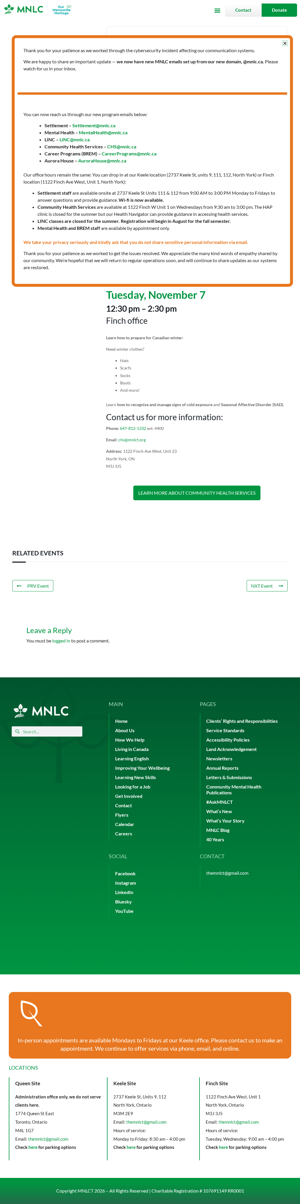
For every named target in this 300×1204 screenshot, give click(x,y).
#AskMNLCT (219, 802)
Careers (123, 833)
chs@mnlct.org (132, 439)
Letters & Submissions (229, 777)
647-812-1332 (133, 428)
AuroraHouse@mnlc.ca (102, 160)
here (33, 1147)
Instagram (125, 883)
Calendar (124, 824)
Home (121, 721)
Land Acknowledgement (231, 749)
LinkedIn (124, 892)
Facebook (125, 873)
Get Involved (128, 796)
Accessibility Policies (228, 739)
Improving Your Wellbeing (142, 768)
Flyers (121, 815)
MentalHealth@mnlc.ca (103, 132)
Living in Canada (132, 749)
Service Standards (225, 730)
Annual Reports (222, 768)
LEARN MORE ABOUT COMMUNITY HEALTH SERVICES (196, 493)
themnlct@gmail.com (227, 873)
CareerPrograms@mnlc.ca (129, 153)
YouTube (124, 911)
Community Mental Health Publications (233, 789)
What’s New (219, 811)
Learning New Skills (135, 777)
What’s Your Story (225, 820)
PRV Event (38, 586)
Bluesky (123, 901)
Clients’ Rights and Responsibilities (242, 721)
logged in (61, 640)
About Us (124, 730)
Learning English (132, 758)
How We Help (129, 739)
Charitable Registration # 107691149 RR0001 (197, 1190)
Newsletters (219, 758)
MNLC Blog (217, 830)
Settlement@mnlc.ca (93, 125)
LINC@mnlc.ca (74, 139)
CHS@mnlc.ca (121, 146)
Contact (123, 805)
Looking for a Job (132, 786)
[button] (217, 10)
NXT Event (262, 586)
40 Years (215, 839)
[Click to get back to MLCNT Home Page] (41, 710)
